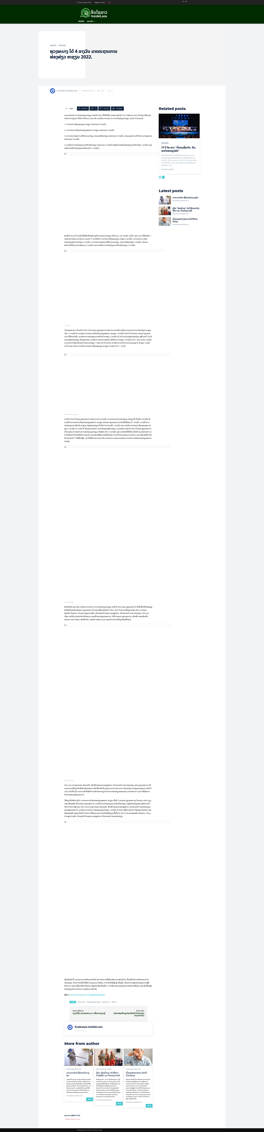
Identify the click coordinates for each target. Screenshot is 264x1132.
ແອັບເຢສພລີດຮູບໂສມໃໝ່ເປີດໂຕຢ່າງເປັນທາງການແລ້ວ (129, 1014)
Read (89, 1099)
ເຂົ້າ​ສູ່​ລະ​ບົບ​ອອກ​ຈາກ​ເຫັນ (73, 1119)
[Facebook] (183, 1)
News (53, 45)
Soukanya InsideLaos (67, 91)
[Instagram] (186, 1)
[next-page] (163, 177)
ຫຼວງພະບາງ (106, 1002)
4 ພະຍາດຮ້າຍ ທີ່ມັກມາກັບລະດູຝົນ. (77, 1074)
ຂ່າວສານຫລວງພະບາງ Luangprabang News (87, 994)
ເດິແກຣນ (114, 1002)
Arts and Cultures (104, 1069)
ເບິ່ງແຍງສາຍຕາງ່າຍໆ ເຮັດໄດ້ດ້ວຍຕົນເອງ (136, 1074)
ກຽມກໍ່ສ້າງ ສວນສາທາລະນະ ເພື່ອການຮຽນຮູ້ (89, 1013)
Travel (62, 45)
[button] (109, 2)
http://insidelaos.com (81, 1030)
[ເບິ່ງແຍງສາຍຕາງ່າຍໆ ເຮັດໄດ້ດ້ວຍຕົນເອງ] (138, 1057)
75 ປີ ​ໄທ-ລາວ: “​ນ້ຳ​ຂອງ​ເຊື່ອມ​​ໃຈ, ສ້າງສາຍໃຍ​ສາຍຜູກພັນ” (178, 149)
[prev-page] (160, 177)
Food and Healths (73, 1069)
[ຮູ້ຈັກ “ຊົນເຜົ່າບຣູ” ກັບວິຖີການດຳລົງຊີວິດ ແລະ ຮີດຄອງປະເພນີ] (108, 1057)
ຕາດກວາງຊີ (80, 1002)
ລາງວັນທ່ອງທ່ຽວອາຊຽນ (93, 1002)
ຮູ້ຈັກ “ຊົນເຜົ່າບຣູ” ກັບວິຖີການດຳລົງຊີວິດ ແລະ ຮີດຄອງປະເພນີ (108, 1074)
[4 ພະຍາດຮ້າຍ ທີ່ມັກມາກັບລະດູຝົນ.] (78, 1057)
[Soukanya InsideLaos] (53, 90)
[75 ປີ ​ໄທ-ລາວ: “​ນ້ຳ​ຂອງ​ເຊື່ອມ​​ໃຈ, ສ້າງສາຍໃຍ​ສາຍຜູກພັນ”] (179, 126)
